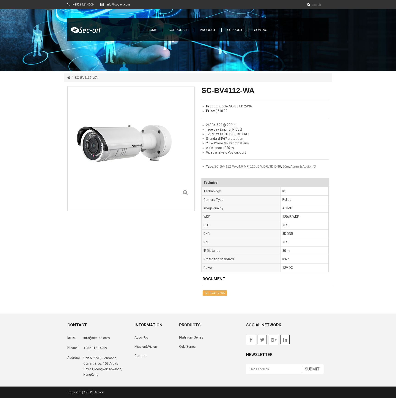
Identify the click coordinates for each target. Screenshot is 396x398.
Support (234, 30)
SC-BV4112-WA (86, 77)
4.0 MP (243, 166)
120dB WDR (259, 166)
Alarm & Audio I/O (303, 166)
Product (208, 30)
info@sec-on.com (118, 4)
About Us (141, 337)
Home (152, 30)
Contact (261, 30)
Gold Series (187, 346)
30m (286, 166)
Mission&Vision (146, 346)
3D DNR (275, 166)
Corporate (178, 30)
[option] (131, 144)
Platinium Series (191, 337)
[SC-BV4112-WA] (185, 192)
